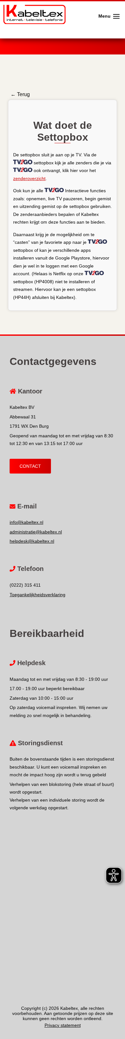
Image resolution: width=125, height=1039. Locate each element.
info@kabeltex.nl (26, 522)
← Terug (20, 94)
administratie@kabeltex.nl (36, 531)
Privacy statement (63, 1025)
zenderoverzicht (29, 178)
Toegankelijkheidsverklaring (37, 594)
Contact (30, 466)
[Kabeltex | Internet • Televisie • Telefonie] (33, 6)
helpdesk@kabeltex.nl (32, 541)
